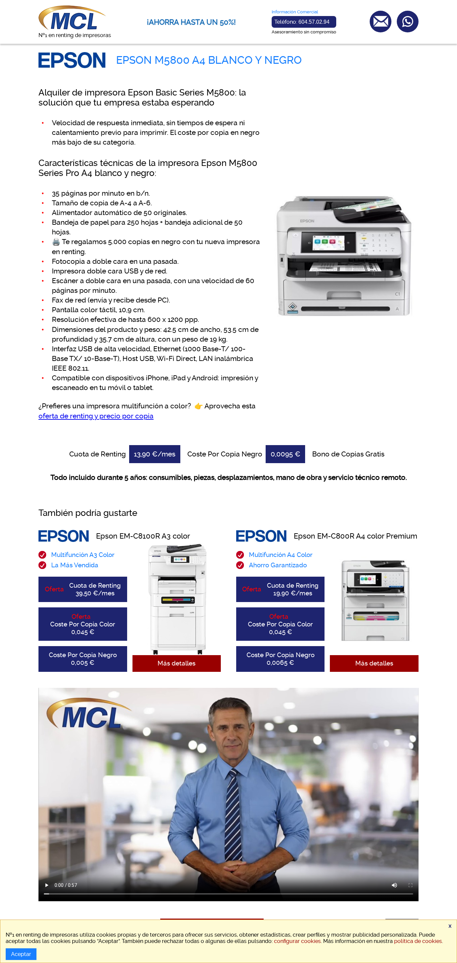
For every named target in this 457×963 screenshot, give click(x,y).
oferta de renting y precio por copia (96, 416)
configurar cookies (297, 941)
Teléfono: (302, 22)
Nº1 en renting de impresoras (74, 35)
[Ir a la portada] (72, 29)
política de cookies (418, 941)
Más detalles (176, 663)
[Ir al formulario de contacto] (380, 21)
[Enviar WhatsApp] (408, 21)
